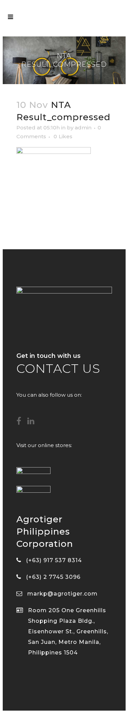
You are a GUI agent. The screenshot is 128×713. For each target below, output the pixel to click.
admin (83, 127)
